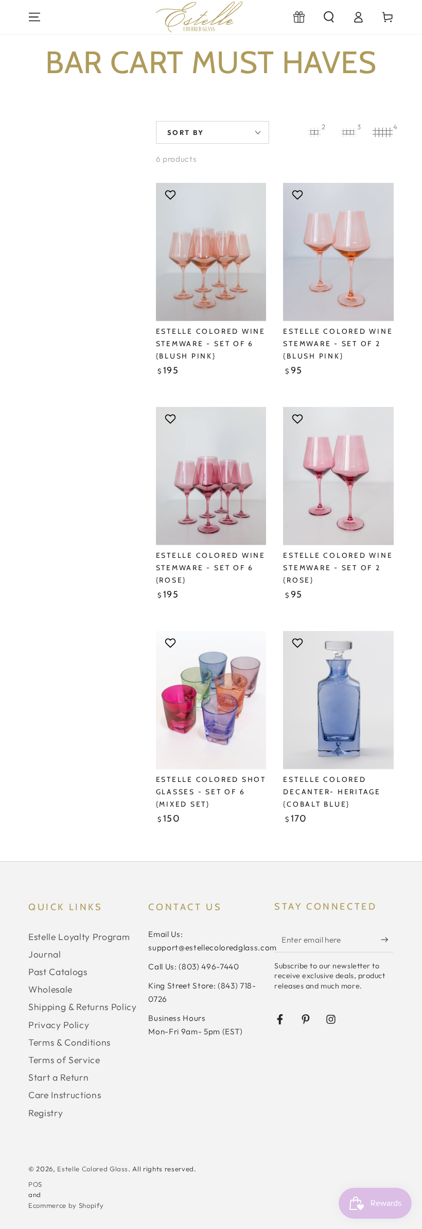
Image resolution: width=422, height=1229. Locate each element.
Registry (45, 1113)
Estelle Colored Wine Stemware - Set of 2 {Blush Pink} (338, 343)
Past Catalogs (57, 972)
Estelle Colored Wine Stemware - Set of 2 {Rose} (338, 567)
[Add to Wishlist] (171, 194)
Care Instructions (64, 1095)
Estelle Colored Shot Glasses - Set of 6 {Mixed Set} (211, 791)
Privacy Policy (58, 1025)
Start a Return (58, 1077)
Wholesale (50, 989)
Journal (44, 954)
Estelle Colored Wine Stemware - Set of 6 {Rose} (211, 567)
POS (35, 1184)
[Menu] (34, 17)
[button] (328, 17)
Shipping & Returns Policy (82, 1007)
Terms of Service (64, 1060)
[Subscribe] (387, 939)
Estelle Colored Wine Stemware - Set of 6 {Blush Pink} (211, 343)
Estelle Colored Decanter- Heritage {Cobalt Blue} (332, 791)
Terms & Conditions (69, 1042)
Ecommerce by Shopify (65, 1205)
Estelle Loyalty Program (79, 937)
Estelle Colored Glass (92, 1169)
